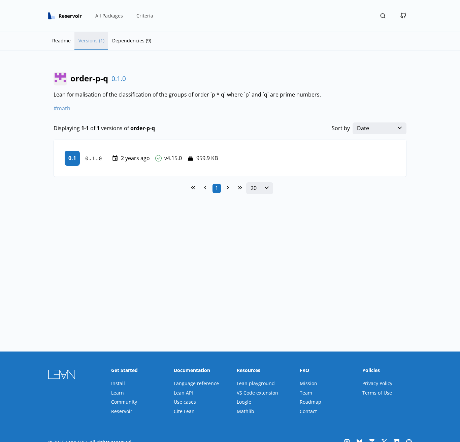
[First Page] (193, 188)
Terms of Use (377, 393)
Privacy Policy (377, 383)
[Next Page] (228, 188)
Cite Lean (184, 411)
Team (306, 393)
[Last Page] (240, 188)
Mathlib (245, 411)
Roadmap (310, 402)
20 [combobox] (254, 188)
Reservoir (121, 411)
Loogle (244, 402)
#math (62, 108)
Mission (308, 383)
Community (124, 402)
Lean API (183, 393)
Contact (308, 411)
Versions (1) (91, 40)
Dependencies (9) (131, 40)
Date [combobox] (363, 128)
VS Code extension (257, 393)
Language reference (196, 383)
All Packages (109, 15)
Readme (61, 40)
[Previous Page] (205, 188)
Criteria (144, 15)
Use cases (185, 402)
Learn (117, 393)
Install (118, 383)
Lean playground (256, 383)
